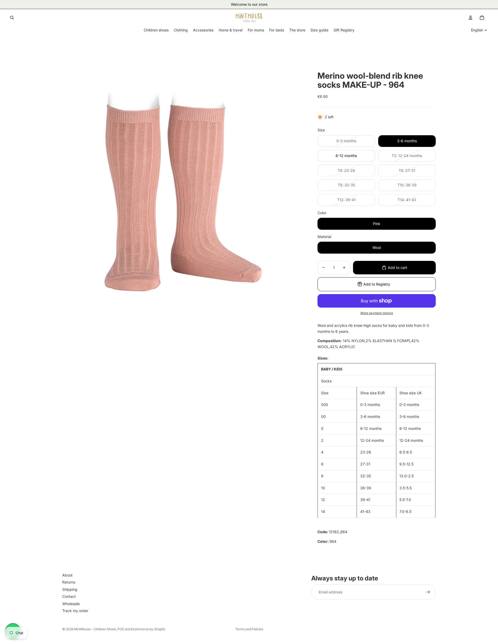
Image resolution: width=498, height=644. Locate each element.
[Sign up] (428, 592)
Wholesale (71, 603)
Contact (69, 596)
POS (120, 629)
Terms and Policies (249, 629)
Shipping (69, 589)
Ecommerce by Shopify (148, 629)
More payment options (377, 313)
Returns (68, 582)
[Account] (470, 17)
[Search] (12, 17)
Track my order (75, 610)
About (67, 575)
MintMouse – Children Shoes (95, 629)
